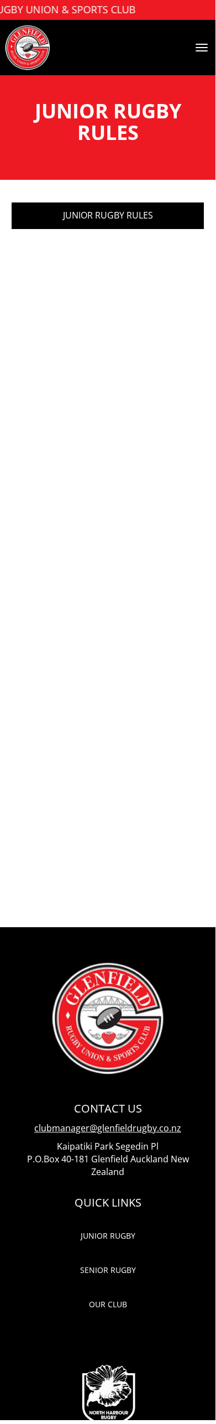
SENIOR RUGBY (108, 1270)
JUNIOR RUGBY (108, 1235)
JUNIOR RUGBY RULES (108, 215)
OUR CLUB (108, 1304)
